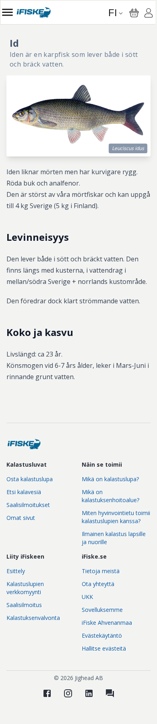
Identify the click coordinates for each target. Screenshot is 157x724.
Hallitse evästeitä (104, 648)
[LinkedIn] (89, 693)
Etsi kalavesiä (23, 492)
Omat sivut (20, 518)
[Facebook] (47, 693)
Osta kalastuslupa (29, 479)
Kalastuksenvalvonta (33, 618)
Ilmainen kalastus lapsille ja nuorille (114, 538)
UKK (87, 597)
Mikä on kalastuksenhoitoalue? (110, 496)
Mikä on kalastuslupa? (110, 479)
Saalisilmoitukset (28, 505)
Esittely (15, 571)
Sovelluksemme (102, 609)
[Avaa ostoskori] (134, 13)
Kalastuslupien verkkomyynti (25, 588)
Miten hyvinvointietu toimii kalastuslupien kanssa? (116, 517)
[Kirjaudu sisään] (148, 14)
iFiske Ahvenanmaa (107, 622)
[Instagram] (68, 693)
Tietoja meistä (101, 571)
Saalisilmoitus (24, 605)
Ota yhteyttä (98, 584)
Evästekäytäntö (102, 635)
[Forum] (110, 693)
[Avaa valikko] (7, 12)
